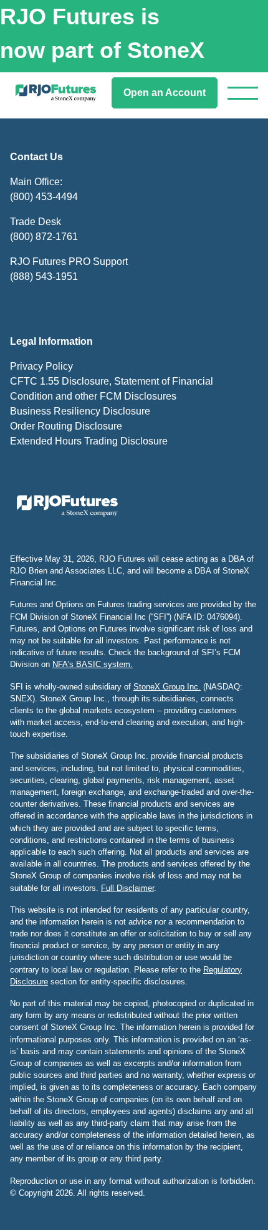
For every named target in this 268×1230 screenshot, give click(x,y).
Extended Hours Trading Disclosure (89, 441)
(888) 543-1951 (44, 276)
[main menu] (242, 93)
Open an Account (164, 92)
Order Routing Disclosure (66, 426)
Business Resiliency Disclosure (80, 411)
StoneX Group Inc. (167, 686)
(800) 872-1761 (44, 236)
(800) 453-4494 (44, 196)
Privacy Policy (41, 366)
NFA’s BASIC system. (92, 664)
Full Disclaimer (127, 888)
